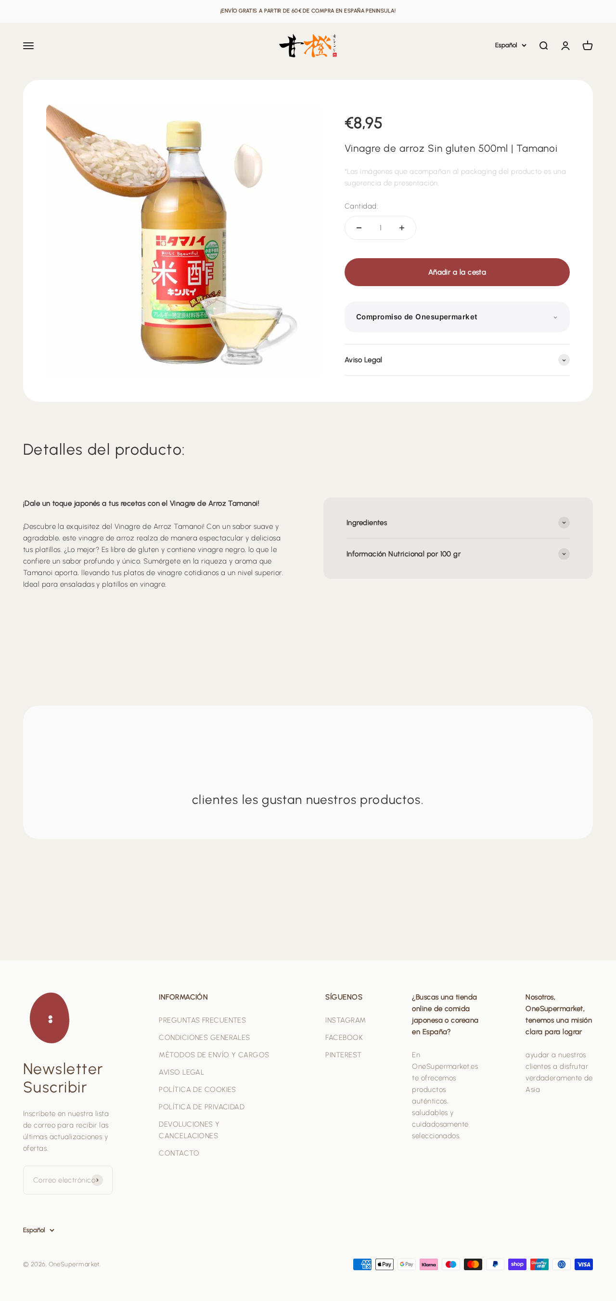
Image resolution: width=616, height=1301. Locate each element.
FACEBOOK (344, 1037)
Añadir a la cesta (457, 272)
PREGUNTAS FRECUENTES (202, 1020)
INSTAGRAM (345, 1020)
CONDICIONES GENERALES (204, 1037)
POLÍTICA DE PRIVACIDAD (201, 1107)
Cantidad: (361, 206)
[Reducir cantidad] (359, 227)
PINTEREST (343, 1055)
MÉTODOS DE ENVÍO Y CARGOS (214, 1055)
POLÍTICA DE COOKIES (197, 1089)
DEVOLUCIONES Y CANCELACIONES (189, 1130)
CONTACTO (179, 1153)
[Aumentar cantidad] (402, 227)
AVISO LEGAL (181, 1072)
